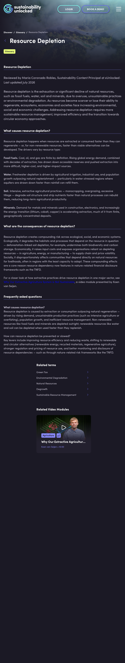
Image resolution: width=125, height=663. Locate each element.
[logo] (22, 9)
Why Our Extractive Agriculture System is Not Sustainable (39, 282)
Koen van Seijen (49, 446)
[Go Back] (7, 41)
